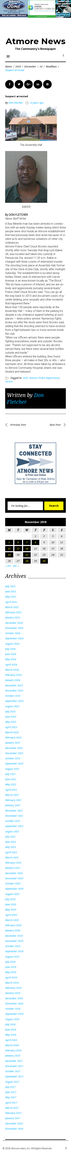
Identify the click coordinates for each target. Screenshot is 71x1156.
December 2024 (14, 622)
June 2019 (10, 967)
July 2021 (10, 836)
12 (9, 548)
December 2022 (14, 748)
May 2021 (10, 847)
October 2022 (12, 758)
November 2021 (14, 815)
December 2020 (14, 873)
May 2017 (10, 1097)
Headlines (51, 66)
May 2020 (10, 909)
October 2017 (12, 1071)
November (30, 66)
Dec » (16, 565)
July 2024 (10, 648)
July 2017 (10, 1087)
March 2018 (12, 1045)
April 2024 (11, 664)
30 (44, 561)
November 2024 (14, 628)
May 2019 (10, 972)
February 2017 (13, 1113)
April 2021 (11, 852)
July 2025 (10, 586)
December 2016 (14, 1123)
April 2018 (11, 1040)
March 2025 (12, 607)
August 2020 (12, 894)
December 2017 (14, 1061)
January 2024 (12, 680)
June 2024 (10, 654)
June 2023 (10, 716)
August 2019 (12, 956)
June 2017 (10, 1092)
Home (8, 66)
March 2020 (12, 920)
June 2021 (10, 841)
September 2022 (14, 763)
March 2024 (12, 669)
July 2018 (10, 1024)
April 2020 (11, 915)
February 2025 (13, 612)
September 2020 (14, 888)
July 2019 (10, 961)
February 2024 (13, 675)
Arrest (9, 381)
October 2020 (12, 883)
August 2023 (12, 706)
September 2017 (14, 1076)
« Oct (8, 565)
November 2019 (14, 941)
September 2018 (14, 1013)
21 (27, 554)
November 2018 (14, 1003)
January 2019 (12, 993)
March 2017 (12, 1107)
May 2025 (10, 596)
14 (41, 66)
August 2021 (12, 831)
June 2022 (10, 779)
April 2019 (11, 977)
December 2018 (14, 998)
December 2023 (14, 685)
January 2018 (12, 1055)
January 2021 (12, 867)
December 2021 (14, 810)
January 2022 (12, 805)
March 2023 (12, 732)
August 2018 (12, 1019)
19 (9, 554)
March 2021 (12, 857)
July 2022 (10, 774)
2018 (18, 66)
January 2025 (12, 617)
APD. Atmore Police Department (41, 377)
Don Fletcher (16, 102)
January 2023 (12, 742)
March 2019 (12, 982)
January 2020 (12, 930)
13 (18, 548)
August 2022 (12, 768)
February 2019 (13, 987)
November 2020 (14, 878)
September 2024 (14, 638)
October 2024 (12, 633)
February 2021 (13, 862)
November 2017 (14, 1066)
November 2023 (14, 690)
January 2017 (12, 1118)
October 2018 (12, 1008)
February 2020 (13, 925)
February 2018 (13, 1050)
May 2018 (10, 1034)
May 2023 (10, 721)
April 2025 (11, 602)
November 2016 (14, 1128)
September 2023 (14, 701)
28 (27, 561)
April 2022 (11, 789)
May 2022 (10, 784)
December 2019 (14, 935)
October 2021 (12, 821)
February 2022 (13, 800)
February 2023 (13, 737)
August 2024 (12, 643)
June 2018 (10, 1029)
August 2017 (12, 1081)
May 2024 (10, 659)
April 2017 (11, 1102)
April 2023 (11, 727)
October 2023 (12, 695)
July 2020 (10, 899)
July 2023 (10, 711)
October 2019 (12, 946)
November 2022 (14, 753)
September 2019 (14, 951)
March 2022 (12, 795)
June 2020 (10, 904)
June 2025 (10, 591)
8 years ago (37, 102)
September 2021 (14, 826)
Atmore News (35, 41)
